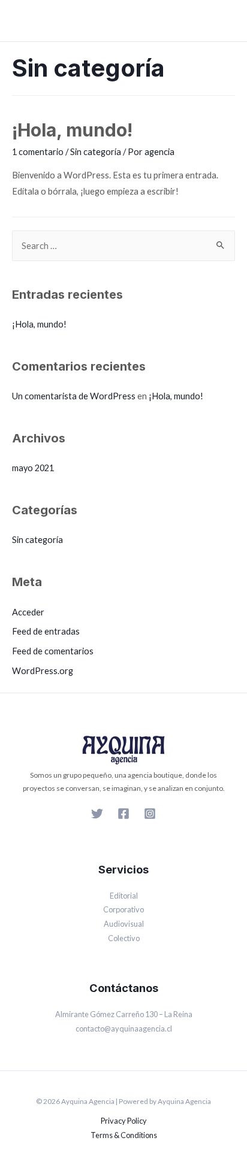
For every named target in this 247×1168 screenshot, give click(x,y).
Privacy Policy (124, 1120)
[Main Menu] (227, 21)
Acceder (28, 612)
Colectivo (124, 938)
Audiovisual (124, 924)
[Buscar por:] (123, 246)
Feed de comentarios (53, 651)
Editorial (124, 895)
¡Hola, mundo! (72, 130)
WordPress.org (42, 671)
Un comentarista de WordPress (73, 396)
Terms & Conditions (124, 1135)
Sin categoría (95, 152)
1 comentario (38, 152)
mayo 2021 (33, 468)
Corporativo (123, 909)
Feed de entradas (46, 631)
